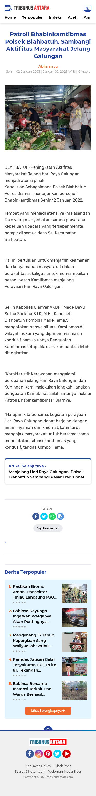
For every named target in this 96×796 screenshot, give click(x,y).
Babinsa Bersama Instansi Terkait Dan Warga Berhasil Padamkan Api (32, 689)
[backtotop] (48, 730)
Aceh (73, 17)
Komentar (50, 528)
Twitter (59, 760)
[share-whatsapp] (52, 516)
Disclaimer (63, 766)
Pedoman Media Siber (64, 771)
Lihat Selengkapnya (46, 711)
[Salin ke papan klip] (60, 516)
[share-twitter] (44, 516)
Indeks (55, 17)
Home (10, 17)
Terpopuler (32, 17)
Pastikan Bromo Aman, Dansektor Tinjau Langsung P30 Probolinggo (33, 592)
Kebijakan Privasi (38, 766)
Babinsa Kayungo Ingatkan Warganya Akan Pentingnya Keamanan (32, 616)
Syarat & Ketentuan (30, 771)
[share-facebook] (35, 516)
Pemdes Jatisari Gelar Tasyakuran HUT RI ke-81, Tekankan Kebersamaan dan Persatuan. (35, 665)
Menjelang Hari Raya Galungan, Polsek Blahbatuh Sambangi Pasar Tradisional (46, 474)
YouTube (70, 760)
